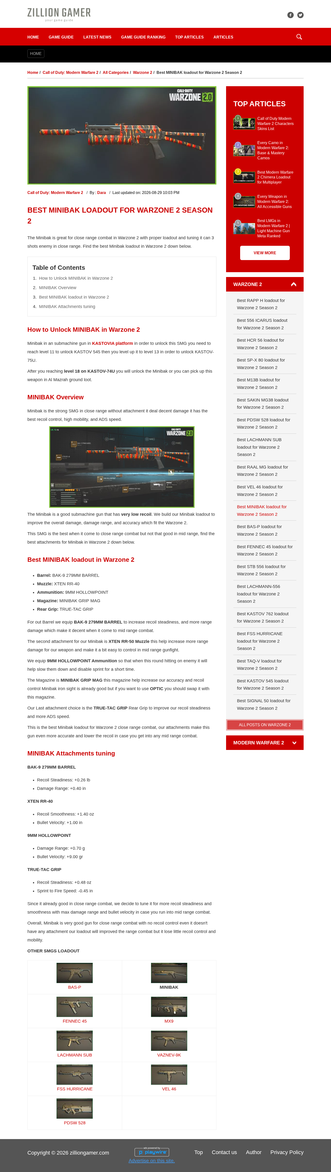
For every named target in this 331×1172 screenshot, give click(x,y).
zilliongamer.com (89, 1153)
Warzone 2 (142, 72)
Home (33, 37)
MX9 (169, 1021)
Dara (102, 193)
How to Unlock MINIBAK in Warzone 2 (76, 278)
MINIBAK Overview (57, 287)
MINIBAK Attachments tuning (67, 306)
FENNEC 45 (75, 1021)
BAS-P (74, 987)
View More (265, 253)
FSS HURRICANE (75, 1089)
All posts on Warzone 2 (265, 725)
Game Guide (61, 37)
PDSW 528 (75, 1122)
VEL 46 (169, 1089)
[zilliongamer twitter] (300, 15)
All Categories (116, 72)
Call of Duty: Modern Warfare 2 (70, 72)
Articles (223, 37)
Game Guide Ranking (143, 37)
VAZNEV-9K (169, 1055)
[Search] (299, 36)
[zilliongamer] (59, 15)
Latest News (97, 37)
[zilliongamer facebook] (290, 15)
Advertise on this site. (152, 1160)
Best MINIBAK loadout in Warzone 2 (74, 297)
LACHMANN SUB (74, 1055)
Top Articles (189, 37)
